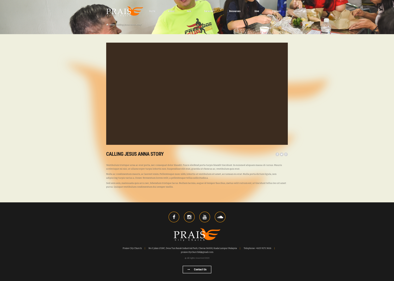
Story (112, 25)
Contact (276, 11)
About (171, 11)
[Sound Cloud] (220, 217)
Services (208, 11)
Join (189, 11)
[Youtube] (204, 217)
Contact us (200, 269)
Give (257, 11)
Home (152, 11)
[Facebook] (174, 217)
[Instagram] (189, 217)
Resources (235, 11)
